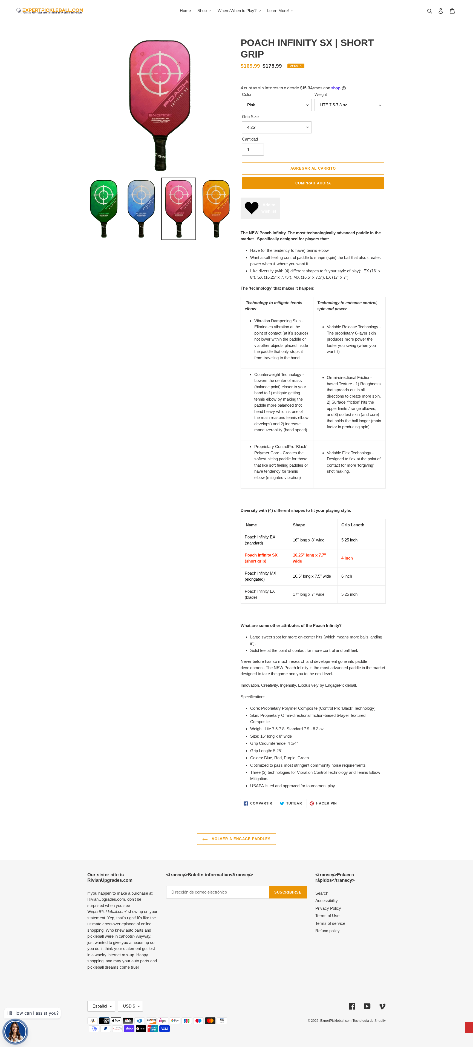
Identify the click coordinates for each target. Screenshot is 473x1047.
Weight (321, 94)
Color (247, 94)
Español (100, 1006)
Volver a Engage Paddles (240, 839)
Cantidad (250, 139)
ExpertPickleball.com (335, 1021)
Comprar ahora (313, 183)
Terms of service (330, 923)
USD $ (129, 1006)
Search (321, 893)
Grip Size (250, 116)
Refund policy (327, 930)
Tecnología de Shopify (369, 1021)
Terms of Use (327, 915)
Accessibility (326, 900)
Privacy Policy (328, 908)
